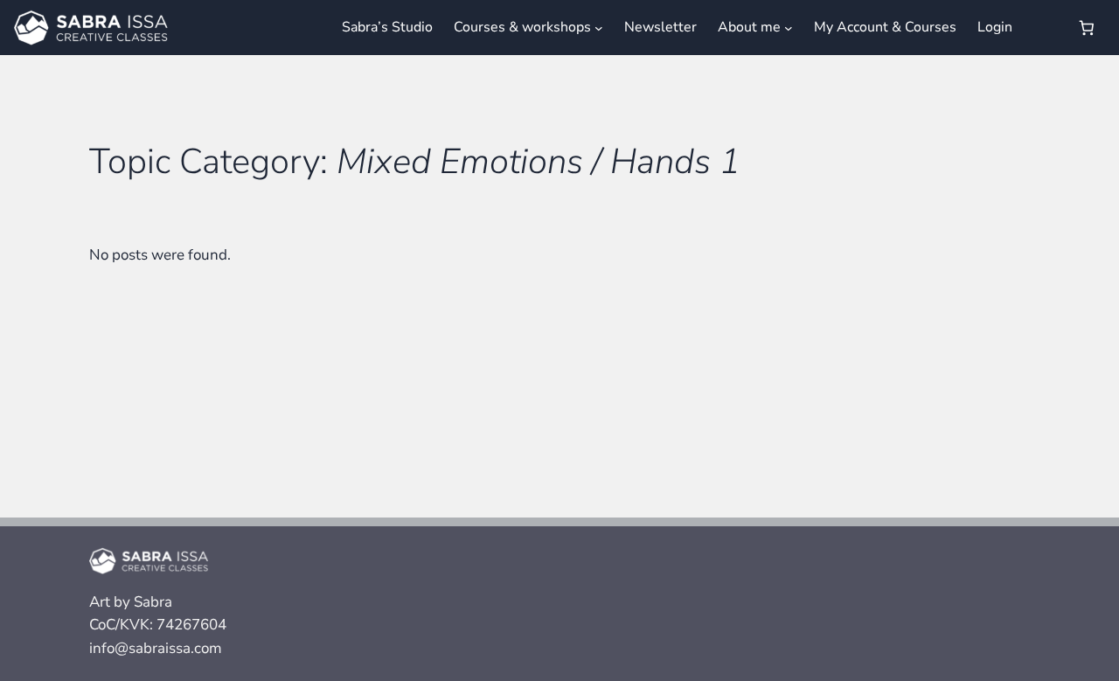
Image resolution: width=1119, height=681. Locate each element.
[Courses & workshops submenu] (598, 27)
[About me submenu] (788, 27)
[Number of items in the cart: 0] (1087, 27)
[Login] (1043, 27)
